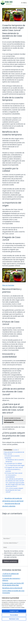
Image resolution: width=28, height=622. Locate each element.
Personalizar (14, 615)
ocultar (16, 450)
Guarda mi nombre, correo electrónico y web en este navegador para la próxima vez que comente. (14, 554)
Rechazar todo (14, 619)
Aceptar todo (14, 611)
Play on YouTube (8, 285)
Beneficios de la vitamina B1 (12, 588)
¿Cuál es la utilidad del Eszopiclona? (10, 575)
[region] (14, 609)
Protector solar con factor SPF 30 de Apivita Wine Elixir (13, 584)
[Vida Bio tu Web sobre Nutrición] (6, 2)
